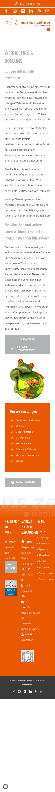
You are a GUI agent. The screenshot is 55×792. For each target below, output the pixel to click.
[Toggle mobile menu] (48, 29)
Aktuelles (43, 555)
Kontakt (43, 561)
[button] (5, 786)
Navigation (27, 563)
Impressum (44, 567)
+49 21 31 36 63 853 (28, 3)
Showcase (44, 543)
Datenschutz (44, 573)
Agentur (43, 549)
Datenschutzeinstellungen (44, 579)
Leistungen (44, 537)
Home (42, 531)
